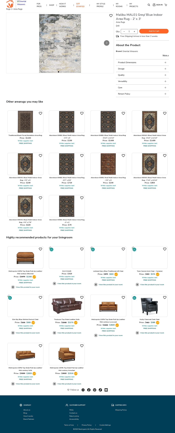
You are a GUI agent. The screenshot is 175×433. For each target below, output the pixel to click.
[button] (142, 62)
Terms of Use (69, 425)
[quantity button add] (134, 31)
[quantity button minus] (124, 31)
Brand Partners (28, 419)
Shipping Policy (121, 410)
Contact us (73, 413)
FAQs (71, 410)
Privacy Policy (86, 425)
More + (166, 55)
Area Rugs (17, 9)
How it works (28, 416)
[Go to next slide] (106, 43)
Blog (25, 413)
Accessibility (74, 419)
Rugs (8, 9)
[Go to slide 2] (61, 72)
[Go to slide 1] (58, 72)
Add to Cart (154, 31)
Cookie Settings (105, 425)
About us (26, 410)
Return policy (74, 416)
